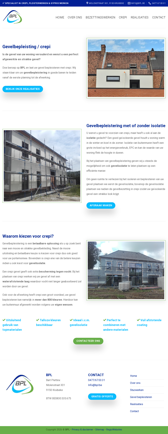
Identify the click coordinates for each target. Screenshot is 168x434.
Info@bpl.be (95, 385)
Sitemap (99, 429)
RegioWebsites (114, 429)
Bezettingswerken (100, 17)
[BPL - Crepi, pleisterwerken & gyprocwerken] (18, 17)
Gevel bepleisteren (141, 397)
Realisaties (140, 17)
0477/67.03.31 (96, 380)
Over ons (75, 17)
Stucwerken (137, 390)
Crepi (123, 17)
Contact (159, 17)
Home (60, 17)
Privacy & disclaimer (82, 429)
